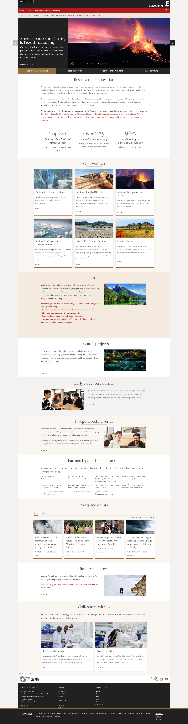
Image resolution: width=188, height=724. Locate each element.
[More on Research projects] (125, 360)
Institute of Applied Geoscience (91, 192)
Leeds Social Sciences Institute (103, 117)
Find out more (160, 719)
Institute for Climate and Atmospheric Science (47, 243)
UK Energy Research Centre (78, 491)
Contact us (95, 15)
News (36, 513)
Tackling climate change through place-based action (62, 316)
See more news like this (142, 517)
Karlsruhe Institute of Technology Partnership (104, 492)
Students (61, 705)
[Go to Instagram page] (156, 679)
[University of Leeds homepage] (159, 4)
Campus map (100, 694)
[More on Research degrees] (125, 585)
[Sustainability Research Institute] (94, 228)
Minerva (60, 707)
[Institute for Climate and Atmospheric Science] (53, 228)
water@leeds (77, 114)
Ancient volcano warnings (37, 71)
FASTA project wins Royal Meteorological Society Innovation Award (109, 541)
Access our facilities (106, 651)
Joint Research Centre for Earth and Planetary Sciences (80, 486)
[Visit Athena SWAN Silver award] (25, 679)
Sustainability (100, 704)
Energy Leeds (59, 117)
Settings (158, 716)
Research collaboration (53, 651)
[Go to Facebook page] (151, 679)
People (86, 15)
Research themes (125, 241)
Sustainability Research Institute (91, 241)
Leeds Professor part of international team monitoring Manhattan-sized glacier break (46, 542)
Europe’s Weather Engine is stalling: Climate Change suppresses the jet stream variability (139, 542)
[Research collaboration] (67, 635)
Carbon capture (151, 71)
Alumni (79, 15)
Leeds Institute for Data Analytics (77, 117)
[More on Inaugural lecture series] (125, 437)
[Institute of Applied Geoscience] (94, 179)
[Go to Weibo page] (161, 679)
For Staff (61, 694)
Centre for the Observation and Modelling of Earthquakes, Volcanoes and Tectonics (107, 478)
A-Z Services (62, 691)
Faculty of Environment (28, 691)
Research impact (75, 71)
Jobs (97, 699)
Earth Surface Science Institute (50, 192)
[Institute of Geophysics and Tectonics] (135, 179)
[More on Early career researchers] (63, 399)
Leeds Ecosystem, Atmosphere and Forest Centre (52, 492)
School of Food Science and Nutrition (32, 696)
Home (21, 15)
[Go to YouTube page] (166, 679)
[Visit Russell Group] (36, 679)
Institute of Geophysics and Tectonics (130, 193)
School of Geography (27, 699)
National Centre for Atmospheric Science (76, 477)
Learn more (94, 43)
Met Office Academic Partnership (49, 477)
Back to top (24, 673)
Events (43, 513)
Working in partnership (65, 15)
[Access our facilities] (121, 635)
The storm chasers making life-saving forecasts (61, 313)
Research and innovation (44, 15)
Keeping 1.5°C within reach (113, 71)
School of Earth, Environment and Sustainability (39, 10)
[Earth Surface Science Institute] (53, 179)
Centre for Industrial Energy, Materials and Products (133, 486)
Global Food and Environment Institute (101, 114)
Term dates (99, 702)
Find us (98, 696)
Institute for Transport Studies (30, 702)
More (37, 209)
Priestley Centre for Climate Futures (57, 114)
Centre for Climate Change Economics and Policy (51, 486)
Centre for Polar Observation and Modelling (133, 477)
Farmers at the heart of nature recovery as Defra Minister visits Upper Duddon (77, 542)
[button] (166, 10)
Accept (159, 713)
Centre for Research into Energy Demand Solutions (107, 486)
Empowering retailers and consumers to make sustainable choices (68, 309)
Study (27, 15)
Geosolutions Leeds (128, 114)
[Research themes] (135, 228)
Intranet (60, 696)
